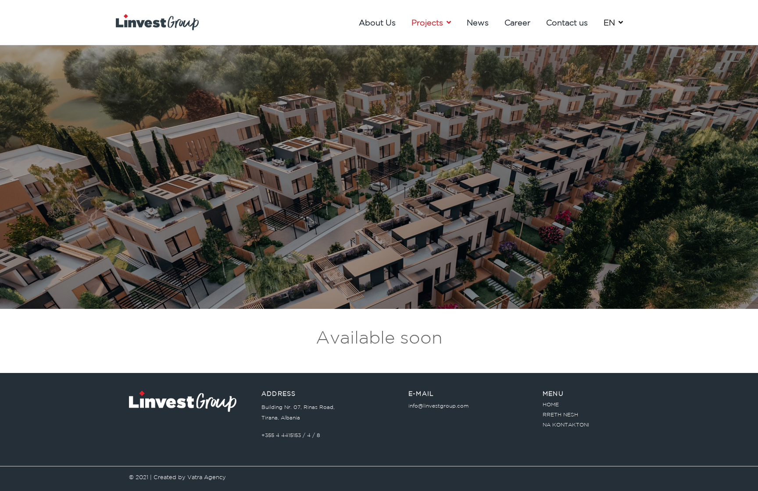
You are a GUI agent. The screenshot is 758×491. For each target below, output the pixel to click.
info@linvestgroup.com (438, 406)
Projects (427, 22)
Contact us (567, 22)
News (478, 22)
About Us (377, 22)
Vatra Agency (206, 477)
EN (609, 22)
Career (517, 22)
